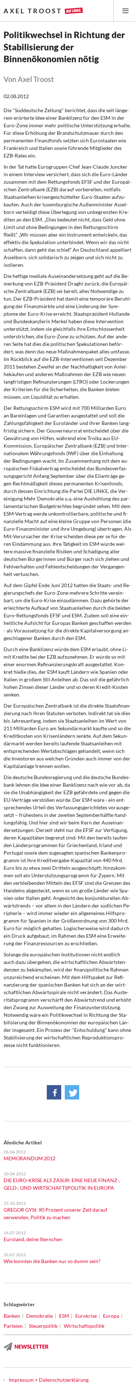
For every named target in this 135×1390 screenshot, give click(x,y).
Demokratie (39, 1316)
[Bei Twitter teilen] (72, 1092)
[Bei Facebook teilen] (54, 1092)
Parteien (13, 1326)
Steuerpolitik (43, 1326)
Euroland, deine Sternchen (33, 1239)
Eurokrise (86, 1316)
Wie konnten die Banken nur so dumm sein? (52, 1261)
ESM (64, 1316)
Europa (111, 1316)
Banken (12, 1316)
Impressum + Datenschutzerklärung (49, 1380)
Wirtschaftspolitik (84, 1326)
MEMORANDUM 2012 (29, 1158)
